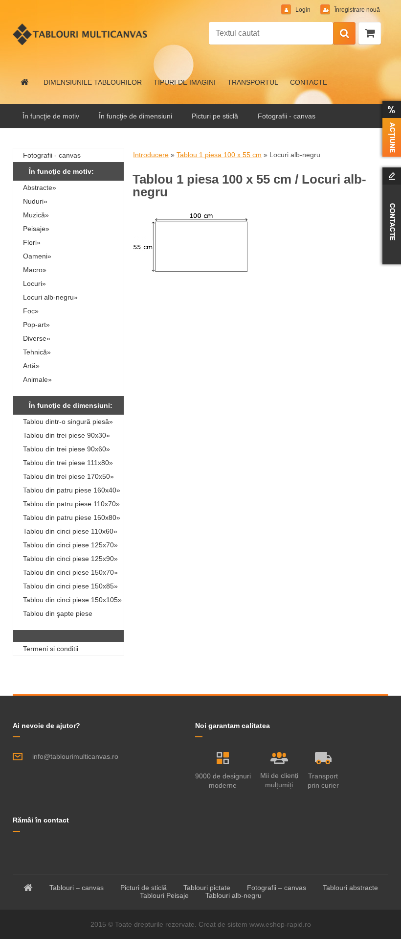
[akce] (390, 129)
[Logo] (80, 34)
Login (303, 9)
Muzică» (36, 215)
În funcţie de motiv (50, 116)
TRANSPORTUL (252, 82)
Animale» (37, 379)
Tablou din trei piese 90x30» (66, 435)
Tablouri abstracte (350, 888)
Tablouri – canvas (76, 888)
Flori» (32, 242)
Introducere (151, 155)
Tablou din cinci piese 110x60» (70, 531)
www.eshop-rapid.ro (280, 924)
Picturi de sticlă (143, 888)
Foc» (31, 311)
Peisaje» (36, 229)
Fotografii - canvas (286, 116)
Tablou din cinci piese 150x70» (70, 572)
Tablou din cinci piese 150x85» (70, 586)
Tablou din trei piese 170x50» (68, 476)
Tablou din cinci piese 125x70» (70, 545)
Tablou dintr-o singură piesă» (68, 421)
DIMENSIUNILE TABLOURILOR (93, 82)
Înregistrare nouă (356, 9)
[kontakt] (390, 215)
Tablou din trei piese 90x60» (66, 449)
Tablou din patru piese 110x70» (71, 504)
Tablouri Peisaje (164, 895)
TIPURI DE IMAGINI (185, 82)
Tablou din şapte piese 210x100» (57, 615)
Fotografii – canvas (276, 888)
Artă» (31, 366)
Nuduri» (35, 201)
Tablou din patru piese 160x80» (71, 517)
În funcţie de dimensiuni (135, 116)
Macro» (34, 270)
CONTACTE (308, 82)
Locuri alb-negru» (50, 297)
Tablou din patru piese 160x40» (71, 490)
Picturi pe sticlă (215, 116)
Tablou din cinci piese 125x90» (70, 559)
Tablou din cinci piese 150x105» (72, 600)
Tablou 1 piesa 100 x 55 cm (219, 155)
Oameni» (37, 256)
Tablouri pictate (206, 888)
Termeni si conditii (50, 649)
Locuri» (34, 283)
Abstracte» (39, 187)
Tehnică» (37, 352)
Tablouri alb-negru (233, 895)
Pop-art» (36, 325)
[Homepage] (25, 82)
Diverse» (36, 338)
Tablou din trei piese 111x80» (68, 463)
